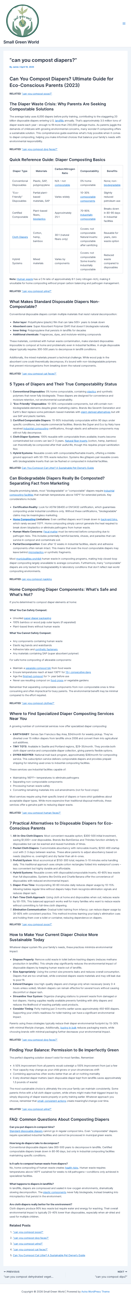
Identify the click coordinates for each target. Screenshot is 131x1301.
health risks (71, 1167)
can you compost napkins (37, 579)
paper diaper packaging (37, 618)
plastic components (54, 1192)
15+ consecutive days (78, 672)
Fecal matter (50, 531)
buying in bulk (68, 1027)
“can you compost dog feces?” (39, 149)
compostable (62, 185)
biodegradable (112, 185)
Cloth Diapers (20, 237)
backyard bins (109, 519)
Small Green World (21, 42)
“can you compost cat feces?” (39, 373)
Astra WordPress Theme (95, 1291)
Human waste (25, 279)
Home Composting (24, 519)
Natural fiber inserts (76, 440)
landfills (59, 120)
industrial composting (35, 428)
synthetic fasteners (46, 649)
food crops (57, 680)
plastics (91, 391)
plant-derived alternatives (96, 412)
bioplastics (39, 218)
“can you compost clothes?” (38, 703)
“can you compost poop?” (37, 93)
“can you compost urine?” (37, 291)
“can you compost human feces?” (41, 812)
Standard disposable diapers (26, 1131)
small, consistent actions (51, 1100)
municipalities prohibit (28, 558)
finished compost (33, 676)
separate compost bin (38, 668)
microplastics (36, 552)
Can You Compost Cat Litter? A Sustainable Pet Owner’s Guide (58, 467)
